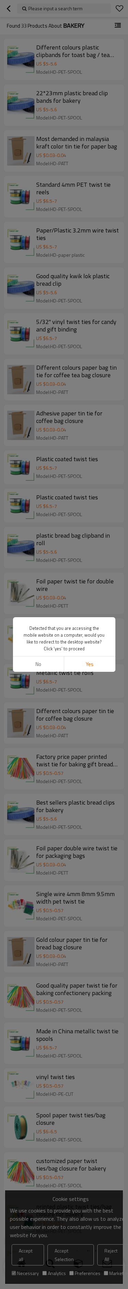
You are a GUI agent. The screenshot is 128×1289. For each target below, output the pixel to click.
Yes (90, 664)
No (38, 664)
